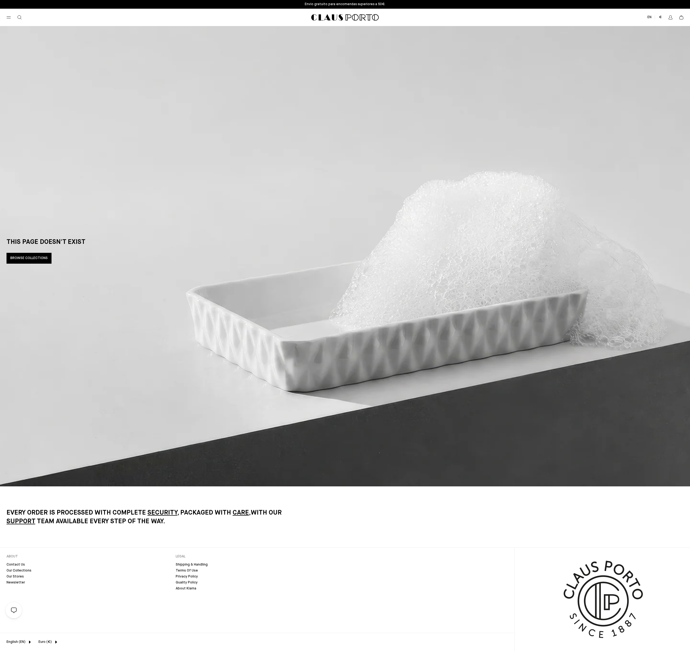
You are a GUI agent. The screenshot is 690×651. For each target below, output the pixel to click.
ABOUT (12, 556)
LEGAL (180, 556)
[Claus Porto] (345, 17)
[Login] (670, 17)
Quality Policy (187, 582)
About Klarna (186, 588)
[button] (9, 17)
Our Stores (15, 576)
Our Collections (19, 570)
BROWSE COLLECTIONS (29, 258)
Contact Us (16, 564)
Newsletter (16, 582)
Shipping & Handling (192, 564)
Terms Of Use (187, 570)
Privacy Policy (187, 576)
